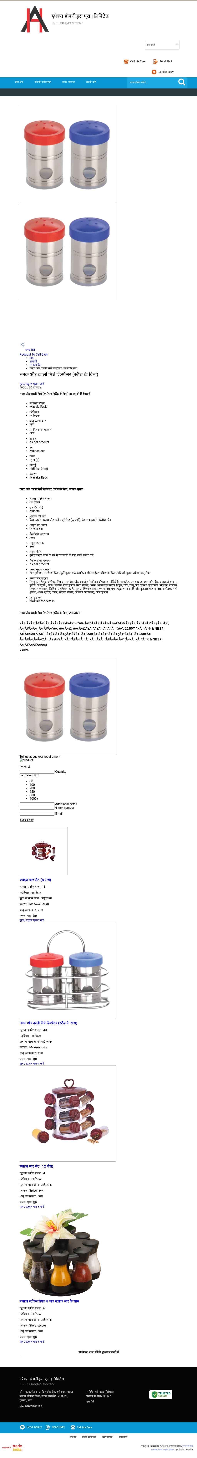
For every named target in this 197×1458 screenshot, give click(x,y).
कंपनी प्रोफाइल (43, 82)
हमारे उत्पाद (68, 82)
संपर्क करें (91, 82)
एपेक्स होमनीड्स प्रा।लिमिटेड (80, 19)
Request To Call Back (34, 354)
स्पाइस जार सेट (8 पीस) (35, 880)
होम (31, 358)
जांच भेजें (30, 350)
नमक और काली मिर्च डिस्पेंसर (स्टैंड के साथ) (48, 1023)
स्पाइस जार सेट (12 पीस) (36, 1166)
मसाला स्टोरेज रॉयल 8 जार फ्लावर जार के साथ (49, 1301)
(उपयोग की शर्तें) (187, 1446)
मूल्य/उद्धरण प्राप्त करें (32, 384)
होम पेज (19, 82)
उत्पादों (33, 361)
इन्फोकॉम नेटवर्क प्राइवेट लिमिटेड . (163, 1450)
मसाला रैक (35, 365)
